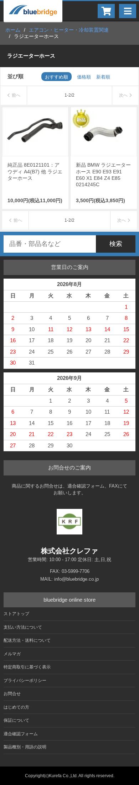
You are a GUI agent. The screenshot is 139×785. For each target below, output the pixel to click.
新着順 (103, 77)
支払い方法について (23, 627)
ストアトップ (16, 613)
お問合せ (12, 693)
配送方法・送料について (27, 640)
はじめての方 (16, 707)
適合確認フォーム (21, 733)
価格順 (84, 77)
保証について (16, 720)
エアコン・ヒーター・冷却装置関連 (69, 30)
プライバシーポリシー (25, 680)
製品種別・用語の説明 (25, 746)
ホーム (12, 30)
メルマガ (12, 653)
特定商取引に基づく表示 (27, 667)
